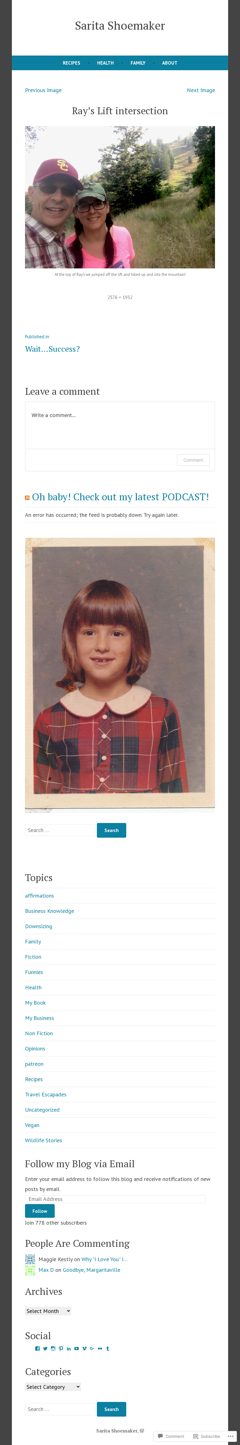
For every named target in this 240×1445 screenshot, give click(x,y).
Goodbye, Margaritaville (91, 1269)
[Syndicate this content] (27, 496)
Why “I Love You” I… (105, 1259)
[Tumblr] (107, 1348)
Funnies (34, 972)
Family (138, 63)
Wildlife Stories (43, 1140)
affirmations (39, 895)
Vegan (32, 1125)
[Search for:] (61, 830)
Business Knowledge (49, 910)
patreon (34, 1063)
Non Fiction (39, 1033)
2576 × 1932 (120, 297)
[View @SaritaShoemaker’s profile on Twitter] (45, 1348)
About (170, 63)
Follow (39, 1211)
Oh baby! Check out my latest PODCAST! (120, 496)
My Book (35, 1002)
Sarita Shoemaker (120, 25)
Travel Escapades (46, 1094)
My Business (39, 1017)
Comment (193, 460)
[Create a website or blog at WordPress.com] (142, 1431)
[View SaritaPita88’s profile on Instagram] (53, 1348)
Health (105, 63)
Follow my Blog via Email (80, 1163)
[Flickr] (100, 1348)
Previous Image (43, 90)
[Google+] (92, 1348)
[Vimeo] (84, 1348)
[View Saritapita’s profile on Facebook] (37, 1348)
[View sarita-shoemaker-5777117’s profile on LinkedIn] (68, 1348)
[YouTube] (76, 1348)
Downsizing (38, 926)
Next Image (201, 90)
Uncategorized (42, 1109)
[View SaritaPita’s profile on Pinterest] (60, 1348)
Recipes (71, 63)
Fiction (33, 956)
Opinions (35, 1048)
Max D (46, 1269)
